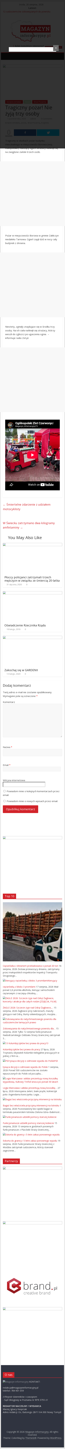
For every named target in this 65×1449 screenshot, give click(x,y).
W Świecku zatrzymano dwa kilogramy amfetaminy (29, 525)
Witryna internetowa (14, 780)
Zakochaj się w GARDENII (21, 670)
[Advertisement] (32, 193)
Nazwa (7, 747)
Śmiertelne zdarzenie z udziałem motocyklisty (26, 507)
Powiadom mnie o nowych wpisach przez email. (32, 801)
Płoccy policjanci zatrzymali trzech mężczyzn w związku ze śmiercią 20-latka (32, 579)
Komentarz (9, 702)
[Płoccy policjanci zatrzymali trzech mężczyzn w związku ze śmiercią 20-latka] (32, 545)
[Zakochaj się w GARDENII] (32, 637)
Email (6, 765)
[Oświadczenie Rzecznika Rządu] (32, 593)
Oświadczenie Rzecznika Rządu (25, 625)
